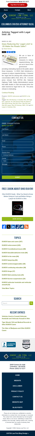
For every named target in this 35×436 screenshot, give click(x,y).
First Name (5, 129)
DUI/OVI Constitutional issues (14, 249)
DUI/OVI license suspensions (13, 278)
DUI (8, 99)
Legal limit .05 (8, 101)
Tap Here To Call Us (17, 5)
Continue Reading (8, 92)
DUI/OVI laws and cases (12, 241)
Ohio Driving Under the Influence (22, 101)
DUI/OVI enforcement (13, 96)
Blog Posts (17, 407)
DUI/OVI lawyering (10, 260)
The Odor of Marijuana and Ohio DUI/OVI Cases (16, 329)
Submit (17, 177)
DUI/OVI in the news (10, 256)
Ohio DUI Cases (17, 103)
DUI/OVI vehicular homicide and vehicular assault (16, 283)
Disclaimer (17, 386)
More (29, 10)
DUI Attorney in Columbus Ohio (17, 99)
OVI (27, 105)
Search (31, 303)
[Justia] (17, 227)
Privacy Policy (17, 391)
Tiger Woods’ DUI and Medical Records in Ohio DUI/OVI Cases (16, 323)
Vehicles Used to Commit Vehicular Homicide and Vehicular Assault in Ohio (16, 317)
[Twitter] (8, 227)
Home (6, 10)
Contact (17, 10)
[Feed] (26, 227)
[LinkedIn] (13, 227)
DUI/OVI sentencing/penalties (13, 264)
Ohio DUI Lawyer (6, 105)
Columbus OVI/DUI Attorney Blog (17, 16)
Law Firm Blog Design (17, 433)
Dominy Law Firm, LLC (22, 428)
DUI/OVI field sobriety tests (13, 275)
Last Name (5, 135)
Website (17, 380)
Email (3, 140)
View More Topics (8, 288)
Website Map (17, 402)
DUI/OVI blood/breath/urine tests (15, 252)
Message (4, 164)
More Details (17, 219)
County (4, 158)
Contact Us (17, 396)
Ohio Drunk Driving (7, 103)
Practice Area (6, 152)
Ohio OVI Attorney (16, 105)
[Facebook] (4, 227)
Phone (4, 146)
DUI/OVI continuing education (14, 267)
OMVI (23, 105)
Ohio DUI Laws (26, 103)
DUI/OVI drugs (8, 271)
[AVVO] (22, 227)
